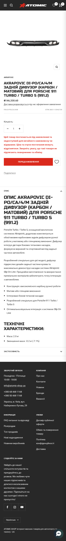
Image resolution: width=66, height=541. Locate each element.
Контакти (40, 381)
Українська (11, 520)
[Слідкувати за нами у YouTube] (21, 507)
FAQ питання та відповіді (16, 420)
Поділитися (10, 173)
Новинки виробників (14, 443)
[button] (58, 533)
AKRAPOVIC (8, 77)
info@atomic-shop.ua (14, 385)
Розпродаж (9, 426)
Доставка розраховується (16, 104)
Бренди (40, 393)
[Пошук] (11, 5)
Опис (6, 191)
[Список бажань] (54, 5)
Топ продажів (11, 432)
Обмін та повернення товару (47, 432)
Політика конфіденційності (45, 441)
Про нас (40, 376)
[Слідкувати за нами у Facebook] (7, 507)
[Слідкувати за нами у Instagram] (14, 507)
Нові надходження (13, 437)
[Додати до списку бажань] (57, 162)
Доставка (41, 449)
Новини (40, 387)
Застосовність (12, 351)
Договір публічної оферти (45, 422)
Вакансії (40, 398)
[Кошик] (60, 5)
